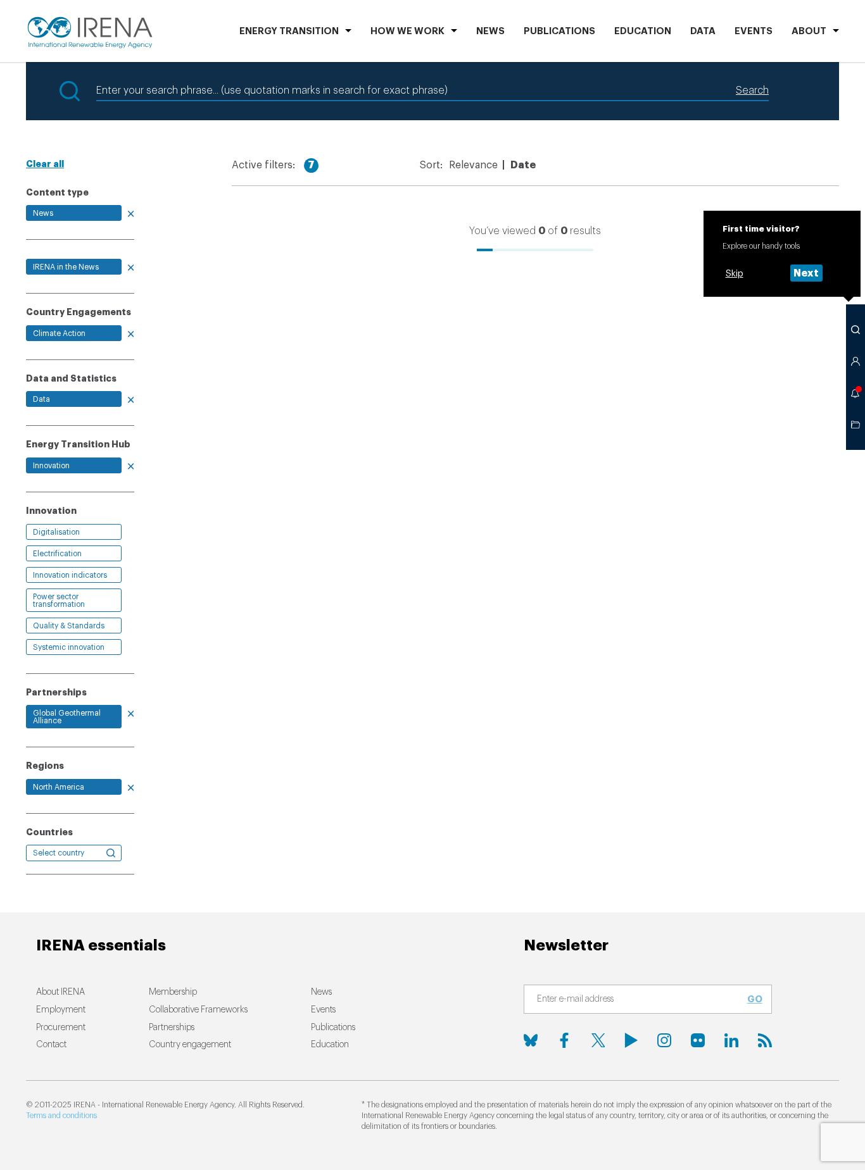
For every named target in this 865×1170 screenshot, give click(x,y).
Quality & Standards (68, 626)
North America (58, 787)
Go (754, 999)
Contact (51, 1044)
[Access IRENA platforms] (855, 361)
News (490, 31)
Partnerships (171, 1027)
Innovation (51, 466)
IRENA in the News (66, 267)
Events (754, 31)
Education (642, 31)
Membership (173, 992)
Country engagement (190, 1044)
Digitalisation (56, 532)
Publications (333, 1027)
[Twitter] (598, 1040)
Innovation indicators (70, 575)
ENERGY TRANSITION (289, 31)
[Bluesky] (531, 1040)
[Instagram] (664, 1040)
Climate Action (59, 333)
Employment (60, 1009)
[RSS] (765, 1040)
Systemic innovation (68, 647)
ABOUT (809, 31)
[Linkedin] (731, 1040)
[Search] (855, 329)
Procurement (60, 1027)
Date (523, 165)
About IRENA (60, 992)
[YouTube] (631, 1040)
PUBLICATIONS (559, 31)
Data (703, 31)
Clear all (45, 163)
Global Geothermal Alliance (67, 717)
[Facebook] (564, 1040)
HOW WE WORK (407, 31)
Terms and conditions (61, 1115)
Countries (49, 832)
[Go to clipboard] (855, 424)
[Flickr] (698, 1040)
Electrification (57, 553)
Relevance (473, 165)
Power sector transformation (59, 600)
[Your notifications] (855, 393)
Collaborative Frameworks (198, 1009)
